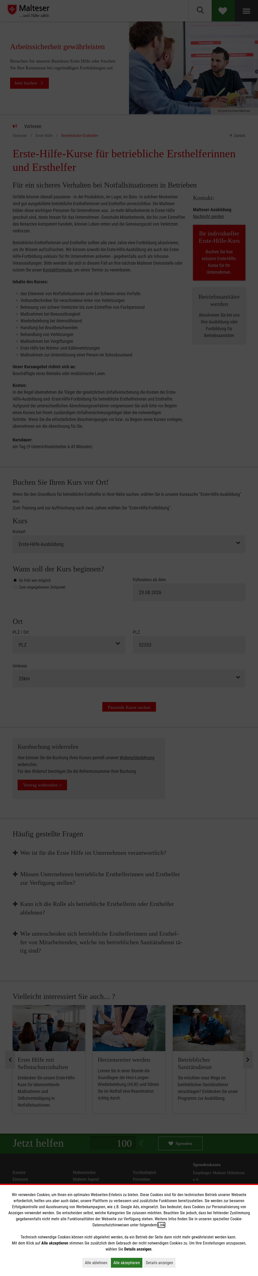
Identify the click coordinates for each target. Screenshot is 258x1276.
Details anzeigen (161, 1262)
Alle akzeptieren (127, 1262)
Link (161, 1225)
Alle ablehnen (97, 1262)
